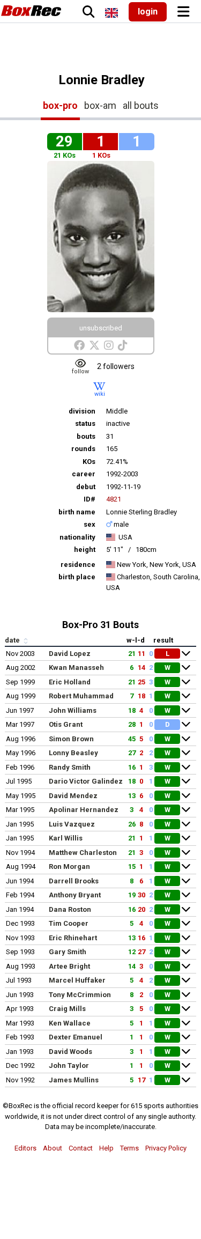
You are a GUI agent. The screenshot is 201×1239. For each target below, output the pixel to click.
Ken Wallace (70, 1023)
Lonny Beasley (73, 753)
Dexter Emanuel (75, 1037)
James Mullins (74, 1080)
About (52, 1148)
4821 (113, 499)
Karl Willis (66, 838)
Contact (81, 1148)
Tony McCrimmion (80, 995)
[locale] (111, 13)
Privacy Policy (166, 1148)
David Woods (70, 1052)
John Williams (72, 710)
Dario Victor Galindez (86, 781)
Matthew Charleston (83, 853)
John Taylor (69, 1065)
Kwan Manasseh (76, 667)
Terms (129, 1148)
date (13, 640)
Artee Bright (69, 966)
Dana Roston (70, 909)
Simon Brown (71, 739)
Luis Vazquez (72, 824)
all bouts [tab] (141, 105)
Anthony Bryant (75, 895)
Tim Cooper (68, 923)
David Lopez (70, 654)
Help (106, 1148)
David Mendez (73, 796)
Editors (25, 1148)
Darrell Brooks (74, 881)
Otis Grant (66, 724)
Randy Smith (70, 767)
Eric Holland (70, 682)
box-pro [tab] (60, 105)
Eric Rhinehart (73, 938)
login (148, 11)
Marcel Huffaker (77, 980)
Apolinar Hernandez (83, 810)
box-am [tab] (100, 105)
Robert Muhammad (81, 696)
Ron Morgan (69, 866)
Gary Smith (67, 952)
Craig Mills (67, 1009)
